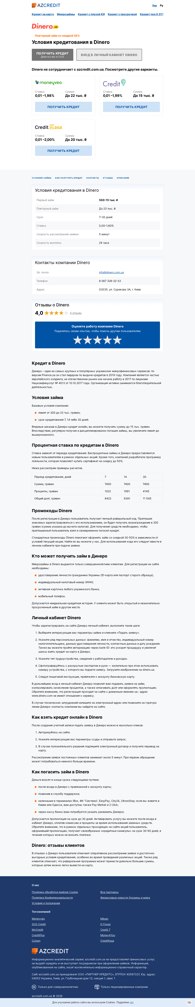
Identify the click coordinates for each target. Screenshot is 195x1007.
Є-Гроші (105, 924)
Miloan (104, 918)
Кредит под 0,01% (152, 14)
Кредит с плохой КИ (91, 14)
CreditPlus (38, 935)
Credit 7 (105, 929)
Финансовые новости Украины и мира (125, 897)
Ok (189, 1002)
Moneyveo (38, 918)
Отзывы (108, 178)
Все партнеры (109, 892)
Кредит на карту (43, 14)
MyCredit (37, 929)
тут (131, 1002)
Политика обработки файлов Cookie (55, 892)
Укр (154, 5)
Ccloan (36, 940)
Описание (123, 178)
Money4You (107, 935)
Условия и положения (46, 903)
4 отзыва (76, 313)
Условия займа (41, 178)
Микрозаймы (66, 14)
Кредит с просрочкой (122, 14)
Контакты (92, 178)
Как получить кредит (69, 178)
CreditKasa (107, 940)
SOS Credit (39, 924)
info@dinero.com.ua (111, 272)
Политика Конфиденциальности (52, 897)
